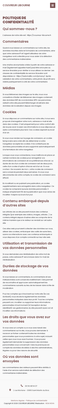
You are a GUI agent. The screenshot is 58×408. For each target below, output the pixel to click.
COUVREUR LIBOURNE (16, 5)
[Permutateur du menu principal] (52, 5)
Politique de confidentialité (36, 401)
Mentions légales (17, 401)
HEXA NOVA (49, 403)
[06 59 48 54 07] (29, 386)
